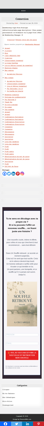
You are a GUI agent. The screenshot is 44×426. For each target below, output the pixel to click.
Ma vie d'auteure (8, 393)
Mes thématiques (8, 397)
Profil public (9, 152)
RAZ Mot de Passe (11, 166)
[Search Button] (22, 5)
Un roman (8, 107)
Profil (7, 147)
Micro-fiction (7, 401)
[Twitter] (9, 174)
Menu (23, 11)
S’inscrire (10, 40)
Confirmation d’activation (14, 117)
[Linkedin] (13, 174)
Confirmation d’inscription (14, 122)
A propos (8, 51)
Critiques (5, 390)
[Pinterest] (18, 174)
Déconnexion (9, 132)
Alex (16, 23)
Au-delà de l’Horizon (14, 74)
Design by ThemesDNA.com (22, 419)
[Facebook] (5, 174)
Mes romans (9, 78)
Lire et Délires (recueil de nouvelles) (19, 65)
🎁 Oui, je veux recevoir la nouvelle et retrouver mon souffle (22, 355)
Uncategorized (7, 405)
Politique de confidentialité (15, 97)
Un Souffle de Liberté (15, 91)
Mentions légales (11, 68)
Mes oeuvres (9, 70)
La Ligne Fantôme (11, 63)
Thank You (8, 102)
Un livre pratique (11, 105)
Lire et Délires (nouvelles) (17, 86)
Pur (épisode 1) (10, 100)
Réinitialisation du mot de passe (17, 157)
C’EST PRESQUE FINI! (12, 56)
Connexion (22, 19)
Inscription (9, 137)
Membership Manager (32, 44)
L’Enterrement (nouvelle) (14, 61)
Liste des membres (12, 142)
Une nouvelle (9, 110)
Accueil (7, 48)
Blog (6, 53)
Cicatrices (8, 58)
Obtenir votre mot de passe (26, 40)
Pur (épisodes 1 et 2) (15, 89)
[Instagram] (22, 174)
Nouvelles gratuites (12, 95)
